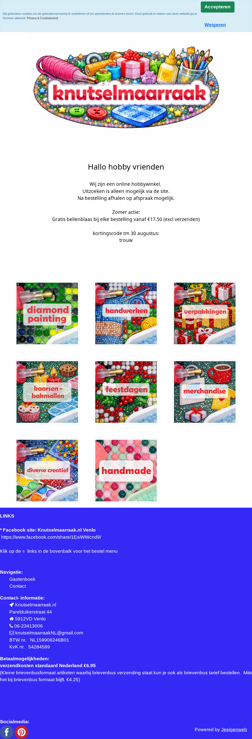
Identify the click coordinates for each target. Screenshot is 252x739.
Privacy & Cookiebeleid (42, 18)
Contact (17, 586)
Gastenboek (22, 579)
